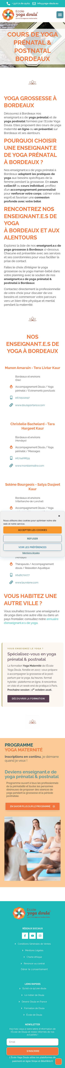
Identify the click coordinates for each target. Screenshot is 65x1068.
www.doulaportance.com (30, 405)
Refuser (32, 538)
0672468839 (22, 458)
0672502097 (22, 397)
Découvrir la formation (28, 698)
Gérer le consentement (34, 969)
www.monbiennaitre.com (29, 465)
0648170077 (22, 575)
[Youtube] (32, 936)
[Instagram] (40, 936)
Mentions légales (31, 553)
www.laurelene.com (26, 582)
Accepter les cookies (32, 529)
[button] (59, 516)
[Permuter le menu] (59, 14)
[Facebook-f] (25, 936)
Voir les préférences (32, 547)
